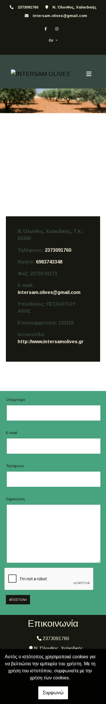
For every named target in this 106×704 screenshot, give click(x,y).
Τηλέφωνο (15, 466)
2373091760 (58, 250)
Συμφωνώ (53, 692)
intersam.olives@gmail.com (60, 15)
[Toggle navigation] (89, 74)
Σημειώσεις (15, 499)
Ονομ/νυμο (15, 399)
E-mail (11, 433)
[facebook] (45, 29)
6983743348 (49, 261)
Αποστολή (18, 599)
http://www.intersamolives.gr (51, 341)
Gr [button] (52, 40)
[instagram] (56, 29)
